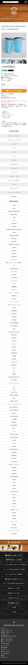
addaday (14, 250)
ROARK (14, 440)
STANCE (14, 524)
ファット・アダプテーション (14, 404)
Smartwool (14, 446)
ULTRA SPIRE (14, 325)
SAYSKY (14, 350)
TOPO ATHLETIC (14, 491)
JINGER (14, 356)
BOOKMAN (14, 533)
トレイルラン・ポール (14, 176)
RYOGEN (14, 470)
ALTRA (14, 307)
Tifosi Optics (14, 238)
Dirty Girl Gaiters (14, 416)
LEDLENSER (14, 353)
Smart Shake (14, 277)
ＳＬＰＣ (14, 283)
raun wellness (14, 461)
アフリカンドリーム (14, 383)
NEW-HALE (14, 335)
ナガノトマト (14, 521)
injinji (14, 208)
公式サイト (5, 657)
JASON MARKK (14, 476)
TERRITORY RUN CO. (14, 244)
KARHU (14, 485)
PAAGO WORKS (14, 437)
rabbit (14, 217)
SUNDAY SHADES (14, 395)
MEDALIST (14, 295)
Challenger (14, 319)
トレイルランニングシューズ (14, 140)
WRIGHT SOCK (14, 401)
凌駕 (14, 398)
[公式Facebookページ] (1, 655)
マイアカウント (6, 645)
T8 (14, 265)
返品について (5, 95)
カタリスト (14, 259)
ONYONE (14, 241)
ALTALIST (14, 458)
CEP (14, 506)
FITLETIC (14, 341)
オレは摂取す (14, 419)
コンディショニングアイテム (14, 192)
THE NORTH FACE (14, 434)
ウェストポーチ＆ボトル (10, 16)
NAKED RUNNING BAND (14, 211)
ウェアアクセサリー (14, 164)
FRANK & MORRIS (14, 235)
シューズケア (14, 144)
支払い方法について (7, 630)
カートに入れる (15, 91)
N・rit (14, 431)
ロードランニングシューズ (14, 136)
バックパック (14, 172)
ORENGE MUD (14, 214)
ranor (14, 482)
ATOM (7, 643)
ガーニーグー (14, 271)
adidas (14, 205)
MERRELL (14, 422)
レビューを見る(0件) (8, 78)
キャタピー (14, 344)
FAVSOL (14, 515)
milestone (14, 298)
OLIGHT (14, 479)
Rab (14, 389)
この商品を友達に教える (8, 73)
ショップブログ (6, 641)
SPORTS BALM (14, 268)
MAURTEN (14, 256)
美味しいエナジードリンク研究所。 (14, 262)
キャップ (14, 160)
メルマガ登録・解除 (7, 639)
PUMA (14, 497)
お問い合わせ (5, 653)
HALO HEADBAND (14, 322)
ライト (14, 184)
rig (14, 386)
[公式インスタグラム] (3, 655)
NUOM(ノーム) (14, 509)
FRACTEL (14, 316)
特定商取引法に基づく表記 (9, 97)
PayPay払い (14, 196)
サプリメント (14, 168)
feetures (14, 494)
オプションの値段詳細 (7, 94)
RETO (14, 428)
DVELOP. (14, 512)
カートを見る (5, 651)
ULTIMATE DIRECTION (14, 377)
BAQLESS (14, 338)
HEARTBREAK (14, 425)
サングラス (14, 152)
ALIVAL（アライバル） (14, 464)
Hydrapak (14, 473)
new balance (14, 313)
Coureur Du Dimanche (14, 331)
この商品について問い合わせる (10, 75)
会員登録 (5, 647)
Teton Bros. (14, 413)
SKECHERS (14, 310)
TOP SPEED (14, 380)
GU (14, 371)
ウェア (14, 148)
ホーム (2, 16)
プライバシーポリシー (7, 638)
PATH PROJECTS (14, 407)
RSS (3, 643)
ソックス (14, 156)
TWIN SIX (14, 347)
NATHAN (8, 18)
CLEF (14, 443)
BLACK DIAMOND (14, 410)
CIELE (14, 500)
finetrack (14, 359)
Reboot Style (14, 527)
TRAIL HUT (14, 253)
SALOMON (14, 223)
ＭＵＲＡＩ (14, 289)
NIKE (14, 328)
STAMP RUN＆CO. (14, 449)
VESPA (14, 247)
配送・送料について (7, 632)
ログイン (4, 649)
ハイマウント (14, 280)
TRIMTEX (14, 226)
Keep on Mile (14, 392)
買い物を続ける (6, 77)
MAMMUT (14, 452)
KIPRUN (14, 518)
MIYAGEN (14, 467)
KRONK (14, 374)
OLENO (14, 503)
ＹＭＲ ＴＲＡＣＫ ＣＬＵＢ (14, 304)
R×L (14, 220)
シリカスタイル (14, 362)
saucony (14, 488)
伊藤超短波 (14, 286)
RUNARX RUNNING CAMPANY (14, 229)
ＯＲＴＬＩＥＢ (14, 301)
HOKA (14, 232)
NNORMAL (14, 455)
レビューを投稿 (6, 80)
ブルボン (14, 368)
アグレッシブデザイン (14, 292)
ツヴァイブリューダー (14, 530)
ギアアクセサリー (14, 188)
